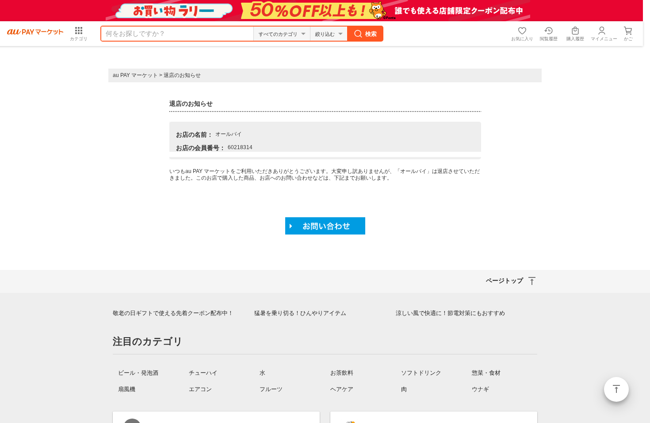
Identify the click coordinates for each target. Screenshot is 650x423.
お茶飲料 (341, 372)
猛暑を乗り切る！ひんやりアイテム (300, 313)
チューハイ (203, 372)
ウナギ (480, 389)
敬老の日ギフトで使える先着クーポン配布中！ (173, 313)
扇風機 (126, 389)
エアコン (200, 389)
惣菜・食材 (486, 372)
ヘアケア (341, 389)
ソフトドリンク (421, 372)
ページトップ (616, 389)
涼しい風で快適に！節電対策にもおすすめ (450, 313)
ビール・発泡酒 (138, 372)
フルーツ (271, 389)
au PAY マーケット (135, 75)
